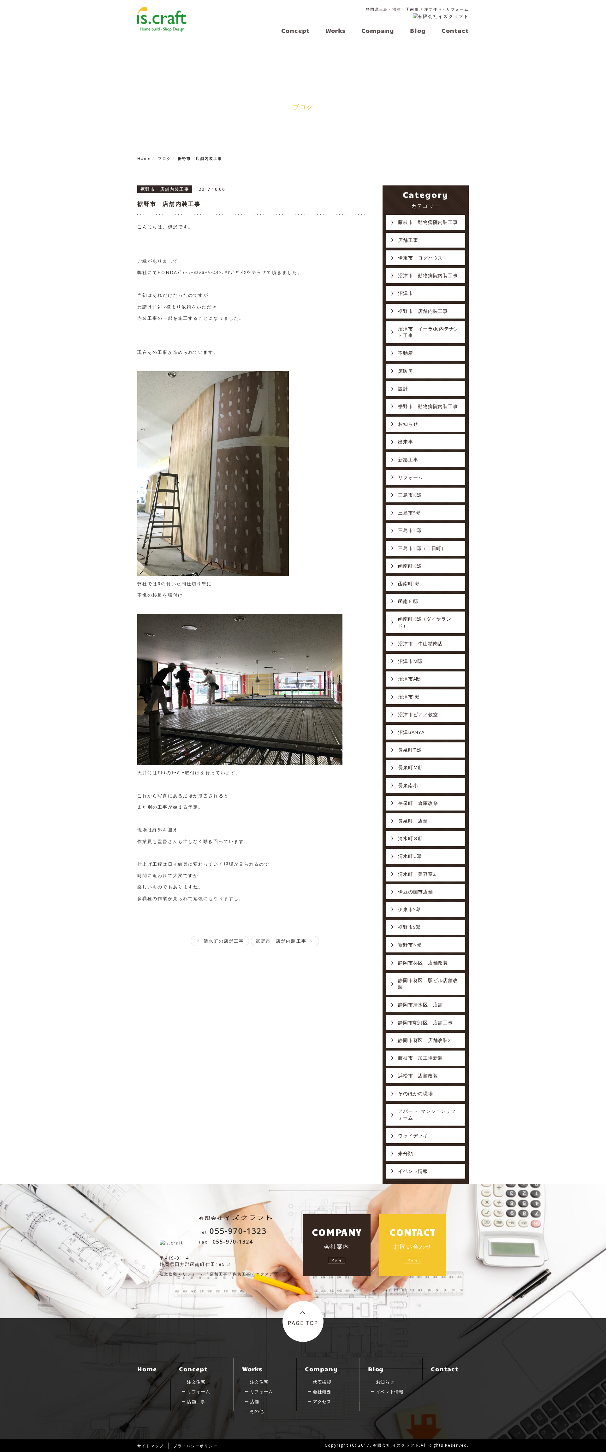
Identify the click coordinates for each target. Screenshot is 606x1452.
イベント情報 (413, 1171)
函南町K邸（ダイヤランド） (424, 622)
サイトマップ (150, 1446)
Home (147, 1369)
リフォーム (410, 477)
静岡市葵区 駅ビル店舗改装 (428, 983)
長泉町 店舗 (413, 820)
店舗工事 (408, 240)
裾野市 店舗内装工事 (169, 204)
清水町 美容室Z (417, 874)
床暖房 (405, 371)
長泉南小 (408, 785)
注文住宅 (196, 1382)
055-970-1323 (238, 1231)
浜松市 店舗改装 (418, 1075)
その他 (257, 1411)
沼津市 (405, 293)
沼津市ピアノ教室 (418, 714)
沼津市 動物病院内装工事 (428, 275)
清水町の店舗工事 (223, 941)
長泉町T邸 (409, 749)
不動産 (405, 353)
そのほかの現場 (415, 1093)
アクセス (322, 1401)
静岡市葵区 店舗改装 (423, 962)
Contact (444, 1369)
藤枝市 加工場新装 (420, 1058)
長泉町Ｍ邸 (410, 767)
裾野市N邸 (410, 944)
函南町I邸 (409, 583)
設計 (403, 388)
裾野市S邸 (409, 927)
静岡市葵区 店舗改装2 (424, 1040)
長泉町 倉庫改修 (418, 803)
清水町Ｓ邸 (410, 838)
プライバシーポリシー (195, 1446)
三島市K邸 (409, 495)
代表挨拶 (322, 1382)
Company (321, 1369)
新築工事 (408, 459)
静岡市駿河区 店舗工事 (425, 1022)
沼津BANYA (411, 732)
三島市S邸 (409, 512)
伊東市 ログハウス (420, 258)
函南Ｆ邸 (408, 601)
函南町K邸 (409, 566)
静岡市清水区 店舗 (420, 1004)
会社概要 (322, 1392)
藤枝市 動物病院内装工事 (428, 222)
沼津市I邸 (409, 697)
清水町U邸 (410, 856)
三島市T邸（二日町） (422, 548)
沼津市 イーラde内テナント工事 (428, 331)
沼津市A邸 (409, 679)
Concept (193, 1369)
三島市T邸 (409, 530)
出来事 (405, 441)
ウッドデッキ (413, 1135)
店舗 (254, 1401)
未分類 (405, 1153)
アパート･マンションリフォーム (426, 1114)
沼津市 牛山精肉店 (420, 643)
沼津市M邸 (410, 661)
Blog (376, 1369)
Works (252, 1369)
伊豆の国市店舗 (415, 891)
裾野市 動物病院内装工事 (428, 406)
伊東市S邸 (409, 909)
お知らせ (408, 424)
